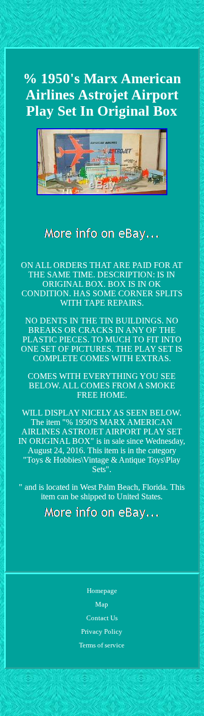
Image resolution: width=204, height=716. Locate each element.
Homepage (102, 591)
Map (101, 604)
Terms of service (101, 645)
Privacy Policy (101, 631)
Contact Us (102, 618)
